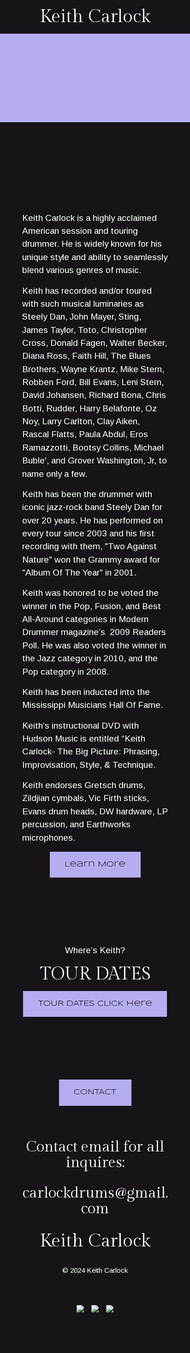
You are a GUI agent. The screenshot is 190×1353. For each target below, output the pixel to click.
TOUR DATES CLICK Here (95, 1003)
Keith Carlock (95, 16)
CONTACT (95, 1092)
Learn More (95, 864)
